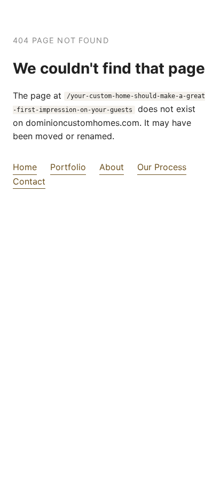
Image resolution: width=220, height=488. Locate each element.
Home (25, 167)
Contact (29, 181)
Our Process (161, 167)
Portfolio (68, 167)
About (111, 167)
